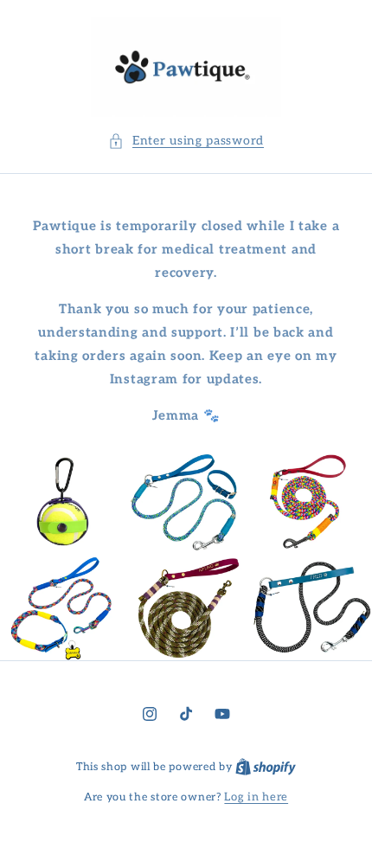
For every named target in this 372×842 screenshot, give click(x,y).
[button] (186, 140)
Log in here (256, 797)
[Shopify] (265, 767)
